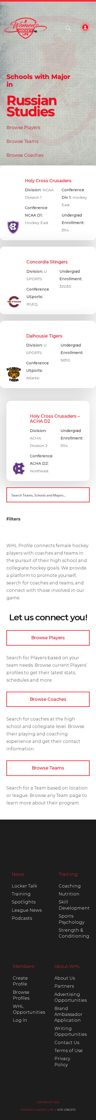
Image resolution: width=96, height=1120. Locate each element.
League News (27, 910)
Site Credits (66, 1109)
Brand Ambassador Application (68, 1014)
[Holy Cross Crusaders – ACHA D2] (48, 441)
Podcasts (22, 918)
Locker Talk (24, 886)
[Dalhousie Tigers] (48, 354)
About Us (64, 978)
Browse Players (23, 127)
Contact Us (66, 1042)
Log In (20, 1020)
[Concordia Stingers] (48, 280)
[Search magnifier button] (82, 495)
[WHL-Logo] (25, 28)
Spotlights (23, 902)
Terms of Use (68, 1050)
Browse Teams (22, 141)
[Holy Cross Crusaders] (48, 203)
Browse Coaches (24, 155)
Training (21, 894)
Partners (64, 986)
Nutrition (69, 894)
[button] (68, 28)
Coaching (70, 886)
